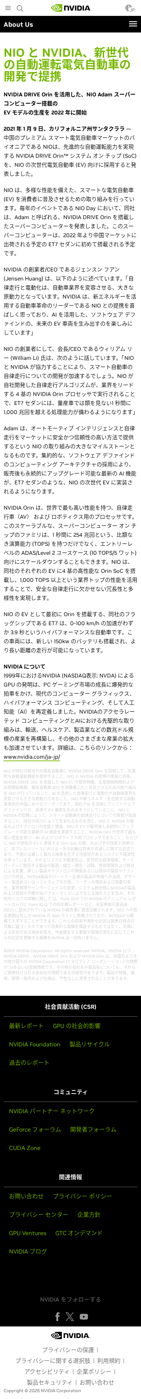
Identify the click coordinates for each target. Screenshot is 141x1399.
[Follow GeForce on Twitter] (69, 1316)
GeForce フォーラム (35, 1129)
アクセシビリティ (47, 1371)
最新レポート (26, 1025)
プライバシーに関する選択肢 (52, 1360)
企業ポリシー (94, 1371)
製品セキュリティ (50, 1382)
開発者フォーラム (93, 1129)
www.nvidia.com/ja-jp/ (32, 756)
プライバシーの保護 (68, 1350)
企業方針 (89, 1214)
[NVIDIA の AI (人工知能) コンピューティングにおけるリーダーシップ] (71, 8)
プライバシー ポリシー (82, 1196)
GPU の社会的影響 (77, 1025)
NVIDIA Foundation (34, 1044)
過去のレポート (29, 1062)
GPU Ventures (27, 1233)
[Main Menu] (8, 9)
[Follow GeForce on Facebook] (57, 1316)
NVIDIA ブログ (28, 1251)
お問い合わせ (26, 1196)
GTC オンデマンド (79, 1233)
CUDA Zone (24, 1147)
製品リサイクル (89, 1044)
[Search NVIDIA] (21, 6)
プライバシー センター (38, 1214)
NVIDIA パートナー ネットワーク (52, 1111)
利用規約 (108, 1360)
